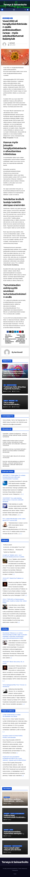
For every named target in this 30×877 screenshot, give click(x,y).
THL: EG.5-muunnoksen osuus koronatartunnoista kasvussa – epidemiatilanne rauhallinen (10, 339)
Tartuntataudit (12, 369)
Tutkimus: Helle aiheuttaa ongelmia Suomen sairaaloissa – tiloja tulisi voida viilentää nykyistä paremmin (20, 339)
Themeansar (15, 870)
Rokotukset (11, 400)
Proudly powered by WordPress (10, 868)
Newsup (24, 868)
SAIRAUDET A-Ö (6, 18)
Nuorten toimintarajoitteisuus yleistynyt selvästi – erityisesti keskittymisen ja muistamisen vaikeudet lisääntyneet (14, 463)
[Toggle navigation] (14, 10)
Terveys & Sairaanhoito (15, 4)
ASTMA (11, 829)
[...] (22, 494)
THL (11, 18)
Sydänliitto (6, 797)
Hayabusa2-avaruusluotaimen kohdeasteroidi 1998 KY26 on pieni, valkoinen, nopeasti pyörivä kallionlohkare (14, 758)
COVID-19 (6, 369)
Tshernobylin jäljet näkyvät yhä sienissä (14, 456)
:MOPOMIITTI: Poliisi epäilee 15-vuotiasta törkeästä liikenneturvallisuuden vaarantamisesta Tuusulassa (14, 477)
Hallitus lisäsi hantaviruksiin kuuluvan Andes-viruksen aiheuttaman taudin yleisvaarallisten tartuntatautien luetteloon (14, 442)
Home (15, 873)
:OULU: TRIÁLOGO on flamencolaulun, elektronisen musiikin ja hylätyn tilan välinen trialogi (15, 601)
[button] (25, 9)
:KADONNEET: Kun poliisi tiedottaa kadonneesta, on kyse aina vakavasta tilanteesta (13, 499)
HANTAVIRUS (6, 813)
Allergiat (6, 829)
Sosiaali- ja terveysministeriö (17, 813)
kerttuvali (12, 43)
